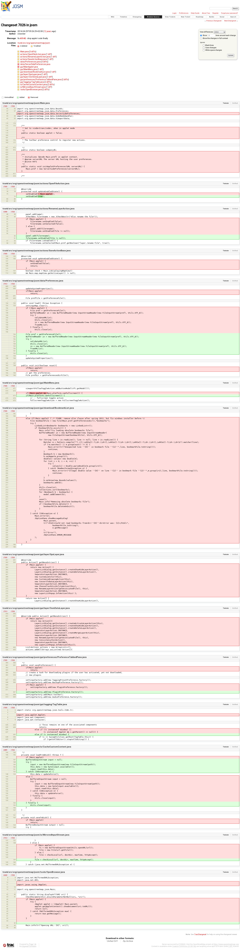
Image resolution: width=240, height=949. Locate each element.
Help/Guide (195, 13)
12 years (48, 31)
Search (233, 17)
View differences (206, 32)
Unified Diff (112, 941)
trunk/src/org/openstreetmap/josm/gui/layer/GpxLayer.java (33, 554)
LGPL (230, 946)
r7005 (5, 106)
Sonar (222, 17)
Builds (211, 17)
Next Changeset (230, 21)
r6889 (5, 750)
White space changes (213, 50)
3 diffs (33, 51)
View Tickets (170, 17)
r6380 (5, 212)
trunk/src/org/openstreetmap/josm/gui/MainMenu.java (30, 383)
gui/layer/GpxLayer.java (30, 74)
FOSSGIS (182, 944)
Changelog (137, 17)
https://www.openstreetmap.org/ (226, 944)
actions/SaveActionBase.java (33, 59)
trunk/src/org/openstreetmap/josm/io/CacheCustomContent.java (36, 747)
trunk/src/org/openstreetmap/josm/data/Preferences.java (32, 280)
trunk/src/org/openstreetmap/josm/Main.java (26, 103)
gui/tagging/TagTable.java (32, 82)
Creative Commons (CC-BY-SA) (184, 946)
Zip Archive (128, 941)
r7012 (5, 284)
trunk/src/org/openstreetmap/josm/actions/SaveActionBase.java (36, 250)
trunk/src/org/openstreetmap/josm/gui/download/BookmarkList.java (38, 408)
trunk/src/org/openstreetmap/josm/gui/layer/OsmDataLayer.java (36, 608)
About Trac (206, 13)
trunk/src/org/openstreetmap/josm (34, 43)
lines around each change (225, 35)
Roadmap (199, 17)
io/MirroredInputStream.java (33, 87)
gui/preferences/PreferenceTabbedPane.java (41, 79)
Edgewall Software (29, 946)
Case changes (210, 48)
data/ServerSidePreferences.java (35, 64)
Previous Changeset (213, 21)
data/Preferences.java (30, 62)
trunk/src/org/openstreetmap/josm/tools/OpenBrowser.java (33, 872)
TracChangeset (200, 934)
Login (174, 13)
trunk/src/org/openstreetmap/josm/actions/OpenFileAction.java (35, 183)
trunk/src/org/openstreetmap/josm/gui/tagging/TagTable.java (34, 704)
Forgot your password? (229, 13)
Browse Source (153, 17)
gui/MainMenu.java (29, 69)
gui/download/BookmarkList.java (35, 72)
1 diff (49, 54)
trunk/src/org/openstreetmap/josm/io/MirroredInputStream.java (35, 835)
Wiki (112, 17)
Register (215, 13)
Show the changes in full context (215, 38)
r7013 (5, 611)
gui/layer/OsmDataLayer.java (33, 77)
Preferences (183, 13)
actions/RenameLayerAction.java (35, 57)
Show (204, 35)
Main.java (24, 51)
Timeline (123, 17)
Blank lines (209, 45)
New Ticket (185, 17)
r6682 (5, 875)
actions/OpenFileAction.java (33, 54)
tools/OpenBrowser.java (31, 89)
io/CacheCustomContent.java (33, 84)
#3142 (23, 38)
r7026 (13, 106)
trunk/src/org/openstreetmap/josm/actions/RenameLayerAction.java (38, 208)
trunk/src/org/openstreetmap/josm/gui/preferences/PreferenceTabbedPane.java (44, 657)
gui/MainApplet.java (29, 67)
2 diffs (65, 79)
